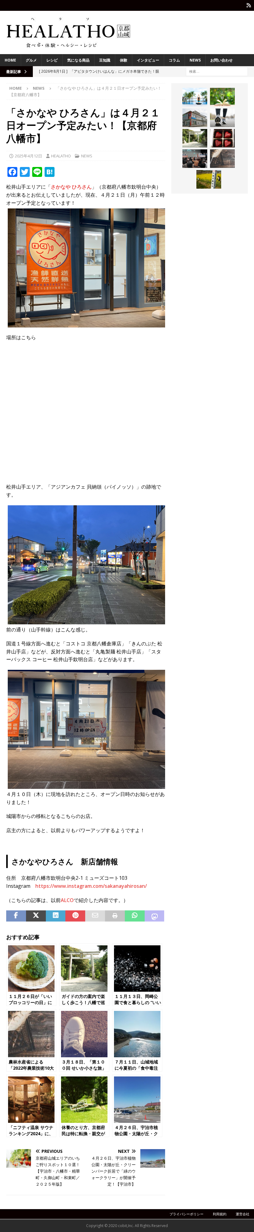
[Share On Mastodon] (154, 916)
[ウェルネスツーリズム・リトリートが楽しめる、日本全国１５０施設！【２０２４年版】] (194, 97)
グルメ (31, 60)
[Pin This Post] (75, 916)
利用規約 (219, 1214)
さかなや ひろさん (71, 186)
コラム (174, 60)
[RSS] (248, 5)
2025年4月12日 (28, 156)
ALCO (67, 900)
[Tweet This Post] (36, 916)
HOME (10, 60)
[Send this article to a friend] (95, 916)
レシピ (52, 60)
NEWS (195, 60)
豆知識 (104, 60)
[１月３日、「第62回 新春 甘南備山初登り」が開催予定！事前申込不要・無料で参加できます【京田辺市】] (222, 118)
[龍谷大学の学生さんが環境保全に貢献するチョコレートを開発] (222, 138)
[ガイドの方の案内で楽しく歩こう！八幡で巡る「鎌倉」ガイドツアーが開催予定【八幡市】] (194, 138)
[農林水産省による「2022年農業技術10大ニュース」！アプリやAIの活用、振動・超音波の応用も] (222, 158)
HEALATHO (61, 156)
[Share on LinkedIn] (56, 916)
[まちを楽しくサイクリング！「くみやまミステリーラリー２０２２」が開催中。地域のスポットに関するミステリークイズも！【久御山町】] (194, 118)
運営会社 (242, 1214)
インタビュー (148, 60)
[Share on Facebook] (16, 916)
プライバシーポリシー (186, 1214)
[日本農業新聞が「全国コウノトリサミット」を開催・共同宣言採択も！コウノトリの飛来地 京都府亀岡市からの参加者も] (194, 158)
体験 (123, 60)
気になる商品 (78, 60)
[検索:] (217, 71)
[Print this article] (115, 916)
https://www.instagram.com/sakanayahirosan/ (91, 886)
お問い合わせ (221, 60)
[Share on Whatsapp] (135, 916)
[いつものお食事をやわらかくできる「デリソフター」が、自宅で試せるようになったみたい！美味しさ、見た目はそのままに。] (222, 97)
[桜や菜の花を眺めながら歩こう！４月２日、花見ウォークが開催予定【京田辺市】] (208, 179)
